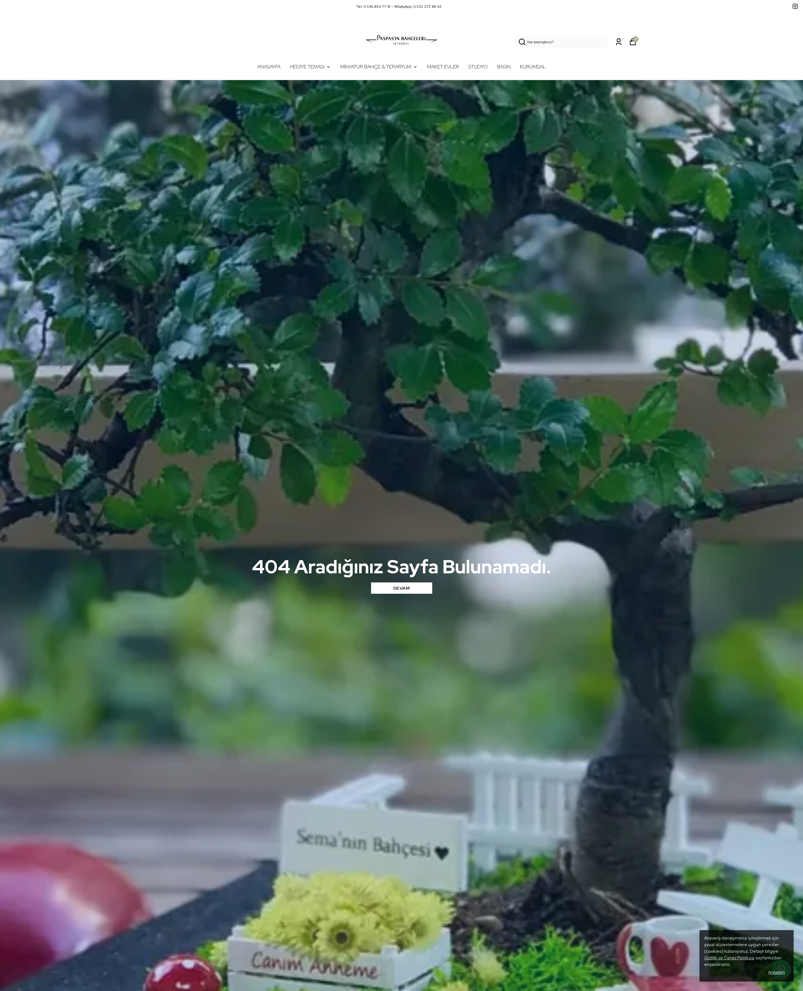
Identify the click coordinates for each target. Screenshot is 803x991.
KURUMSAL (533, 66)
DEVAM (401, 588)
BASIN (504, 66)
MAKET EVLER (443, 66)
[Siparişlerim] (619, 42)
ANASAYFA (268, 66)
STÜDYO (478, 66)
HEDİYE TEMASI (307, 66)
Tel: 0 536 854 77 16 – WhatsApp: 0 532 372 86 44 (398, 6)
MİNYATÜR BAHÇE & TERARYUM (375, 66)
